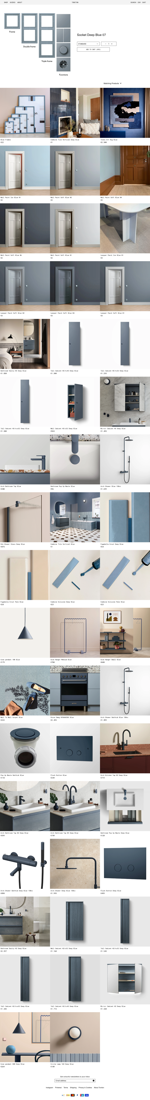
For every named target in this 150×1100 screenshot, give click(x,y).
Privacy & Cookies (85, 1087)
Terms (66, 1087)
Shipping (73, 1087)
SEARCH (133, 2)
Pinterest (58, 1087)
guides (12, 2)
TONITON (75, 2)
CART (144, 2)
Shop (6, 2)
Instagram (49, 1087)
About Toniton (99, 1087)
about (19, 2)
